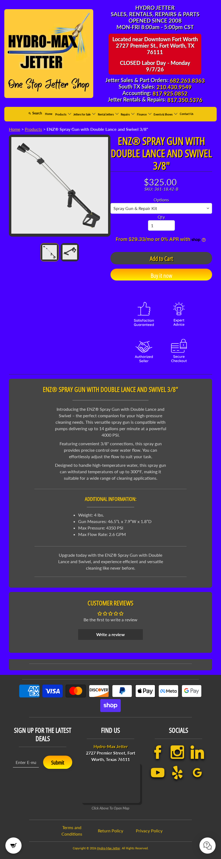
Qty (161, 216)
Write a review (110, 634)
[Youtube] (157, 772)
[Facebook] (157, 752)
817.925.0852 (170, 93)
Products (61, 114)
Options (161, 199)
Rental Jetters (106, 114)
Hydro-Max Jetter (108, 848)
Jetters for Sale (82, 114)
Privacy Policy (149, 830)
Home (48, 113)
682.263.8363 (187, 80)
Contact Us (186, 113)
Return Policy (110, 830)
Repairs (125, 114)
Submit (57, 762)
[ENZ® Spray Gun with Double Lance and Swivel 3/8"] (49, 252)
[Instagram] (176, 752)
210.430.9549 (174, 87)
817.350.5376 (184, 100)
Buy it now (161, 275)
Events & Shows (163, 114)
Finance (142, 114)
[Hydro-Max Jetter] (48, 53)
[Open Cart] (13, 845)
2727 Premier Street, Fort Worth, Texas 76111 (110, 753)
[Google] (196, 772)
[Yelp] (176, 772)
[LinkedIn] (196, 752)
